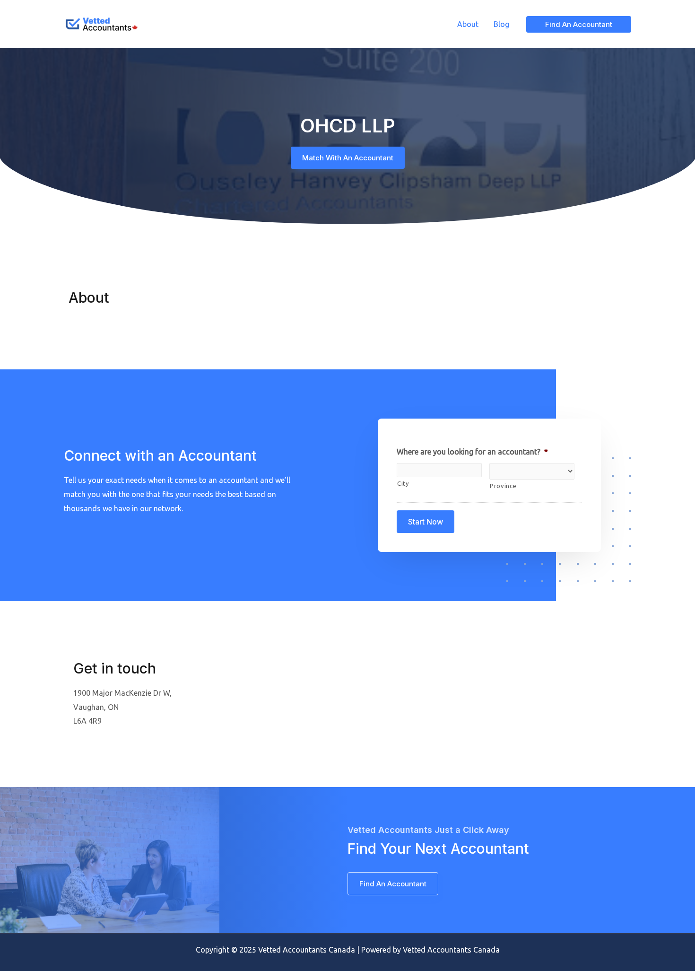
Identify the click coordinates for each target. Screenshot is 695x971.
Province (503, 485)
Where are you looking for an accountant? (472, 451)
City (403, 483)
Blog (501, 24)
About (467, 24)
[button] (348, 158)
